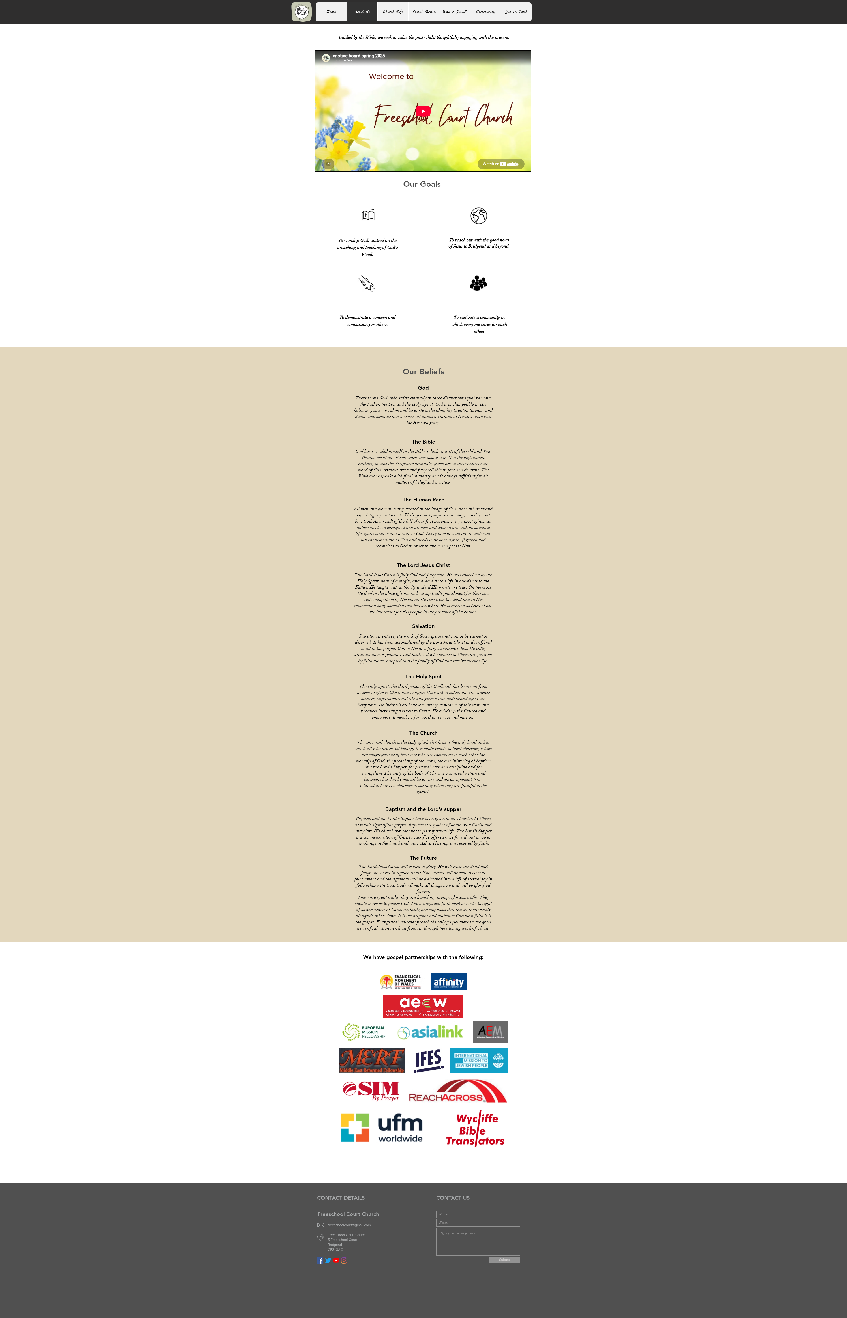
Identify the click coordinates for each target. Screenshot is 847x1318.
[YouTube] (336, 1260)
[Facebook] (320, 1260)
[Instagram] (344, 1260)
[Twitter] (328, 1260)
